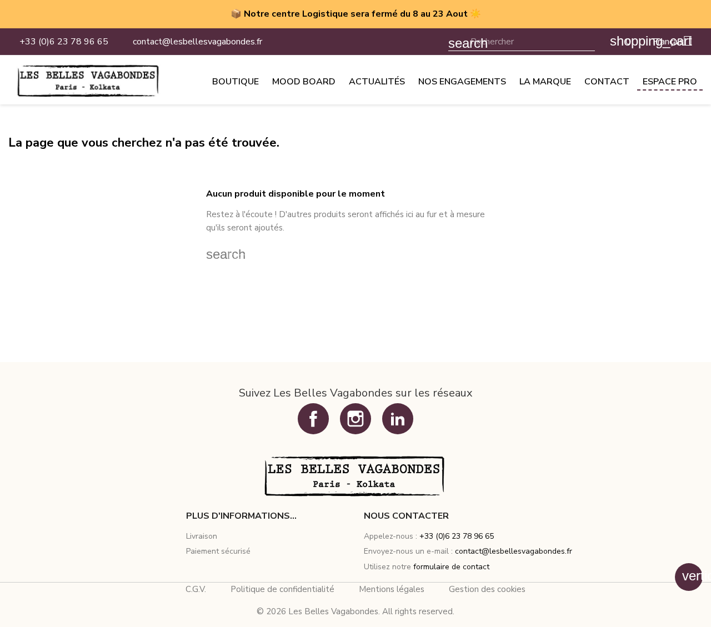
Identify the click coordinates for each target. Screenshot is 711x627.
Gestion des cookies (487, 589)
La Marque (545, 82)
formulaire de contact (451, 566)
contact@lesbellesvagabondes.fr (513, 551)
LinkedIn (397, 418)
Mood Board (304, 82)
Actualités (377, 82)
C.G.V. (196, 589)
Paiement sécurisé (218, 551)
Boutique (235, 82)
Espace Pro (670, 82)
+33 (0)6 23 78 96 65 (456, 536)
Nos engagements (462, 82)
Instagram (355, 418)
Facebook (313, 418)
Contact (606, 82)
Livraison (201, 536)
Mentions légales (391, 589)
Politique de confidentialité (282, 589)
